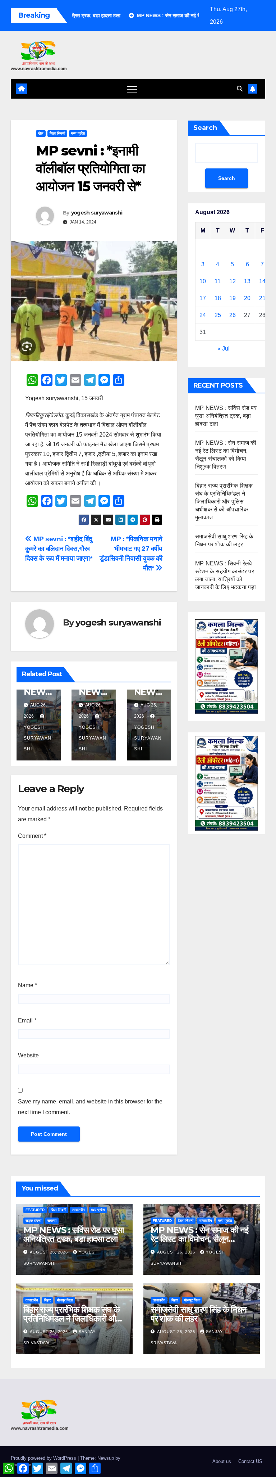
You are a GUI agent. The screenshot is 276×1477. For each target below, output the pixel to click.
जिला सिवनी (57, 133)
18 (218, 298)
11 (218, 281)
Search (205, 128)
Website (28, 1055)
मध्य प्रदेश (78, 133)
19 (232, 298)
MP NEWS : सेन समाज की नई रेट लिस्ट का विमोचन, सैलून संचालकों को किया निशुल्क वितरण (199, 1239)
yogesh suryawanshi (96, 212)
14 (262, 281)
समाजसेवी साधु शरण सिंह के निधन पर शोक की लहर (199, 1314)
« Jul (223, 348)
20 (247, 298)
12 (232, 281)
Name (27, 985)
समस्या (51, 1221)
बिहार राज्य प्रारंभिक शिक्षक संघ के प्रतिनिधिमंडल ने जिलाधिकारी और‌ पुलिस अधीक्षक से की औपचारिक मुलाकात (224, 501)
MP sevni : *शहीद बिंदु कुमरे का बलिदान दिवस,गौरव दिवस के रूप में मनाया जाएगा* (58, 548)
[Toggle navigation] (132, 89)
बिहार (47, 1300)
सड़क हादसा (33, 1221)
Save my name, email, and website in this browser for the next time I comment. (90, 1106)
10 (202, 281)
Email (27, 1020)
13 (247, 281)
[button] (240, 89)
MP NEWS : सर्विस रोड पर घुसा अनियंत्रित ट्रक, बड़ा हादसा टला (226, 416)
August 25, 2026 (177, 1331)
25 (218, 315)
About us (221, 1461)
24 (202, 315)
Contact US (250, 1461)
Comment (32, 836)
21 (262, 298)
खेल (40, 133)
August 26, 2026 (49, 1252)
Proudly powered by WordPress (44, 1458)
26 (232, 315)
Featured (35, 1210)
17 (202, 298)
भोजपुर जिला (65, 1300)
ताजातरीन (78, 1210)
